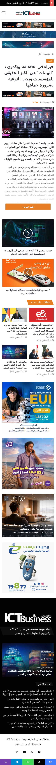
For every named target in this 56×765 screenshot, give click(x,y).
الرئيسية (48, 54)
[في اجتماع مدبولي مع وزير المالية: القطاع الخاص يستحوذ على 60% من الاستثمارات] (14, 315)
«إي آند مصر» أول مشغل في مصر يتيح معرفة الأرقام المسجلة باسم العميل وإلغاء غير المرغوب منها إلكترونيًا (41, 330)
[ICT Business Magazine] (28, 13)
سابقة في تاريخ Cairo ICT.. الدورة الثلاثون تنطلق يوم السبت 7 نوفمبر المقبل (15, 364)
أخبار (40, 54)
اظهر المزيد (28, 206)
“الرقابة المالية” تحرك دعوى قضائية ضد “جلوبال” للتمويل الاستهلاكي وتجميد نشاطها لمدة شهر (30, 671)
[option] (28, 660)
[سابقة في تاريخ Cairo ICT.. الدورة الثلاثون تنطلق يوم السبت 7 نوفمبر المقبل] (14, 352)
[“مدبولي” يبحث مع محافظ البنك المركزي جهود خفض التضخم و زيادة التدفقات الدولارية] (41, 352)
